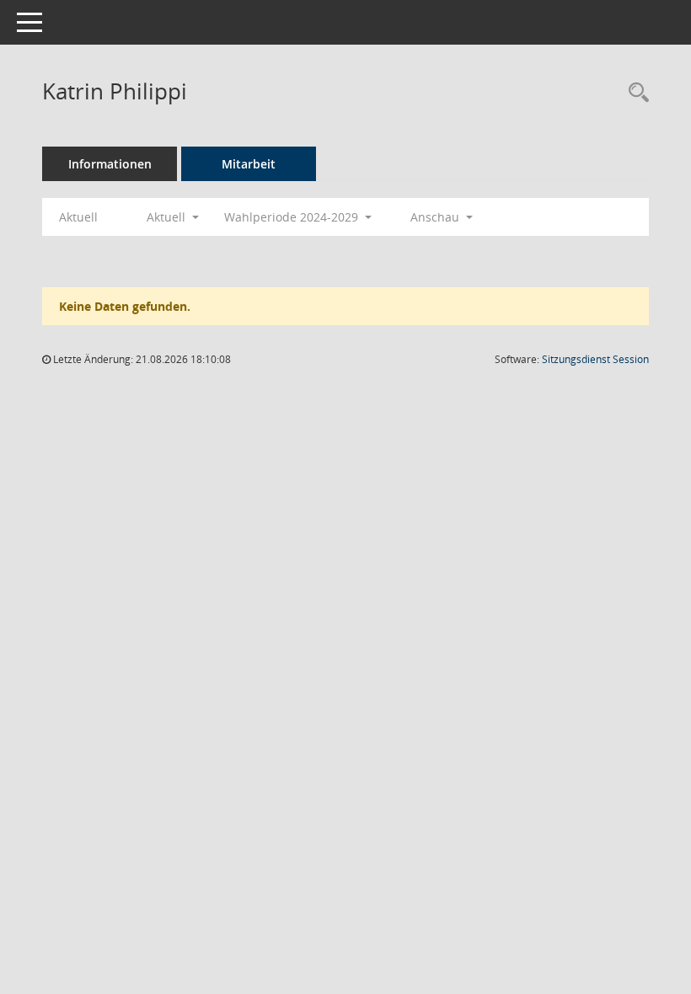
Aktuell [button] (168, 217)
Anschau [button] (436, 217)
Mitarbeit (249, 164)
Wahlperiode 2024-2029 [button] (293, 217)
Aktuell (78, 217)
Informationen (110, 164)
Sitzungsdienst (595, 359)
